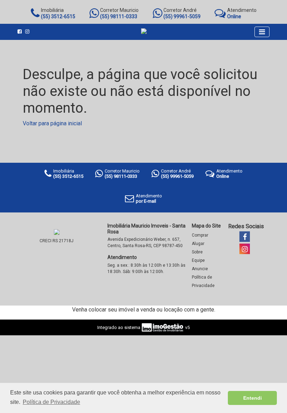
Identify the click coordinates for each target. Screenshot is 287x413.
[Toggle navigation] (262, 32)
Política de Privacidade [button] (51, 402)
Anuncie (200, 268)
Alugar (198, 243)
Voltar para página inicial (52, 123)
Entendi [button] (252, 398)
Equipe (198, 260)
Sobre (197, 252)
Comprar (200, 235)
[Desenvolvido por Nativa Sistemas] (162, 327)
